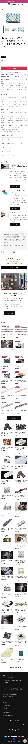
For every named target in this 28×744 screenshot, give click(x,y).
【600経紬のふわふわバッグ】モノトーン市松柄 (6, 512)
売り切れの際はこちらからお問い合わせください (13, 74)
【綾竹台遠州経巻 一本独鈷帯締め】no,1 (7, 561)
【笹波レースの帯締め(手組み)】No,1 (20, 411)
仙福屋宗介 (8, 682)
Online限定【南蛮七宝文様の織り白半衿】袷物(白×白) (20, 466)
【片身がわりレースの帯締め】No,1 (20, 335)
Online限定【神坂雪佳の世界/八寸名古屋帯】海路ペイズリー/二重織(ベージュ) (21, 577)
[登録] (23, 724)
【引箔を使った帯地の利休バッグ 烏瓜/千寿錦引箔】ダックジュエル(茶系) (20, 545)
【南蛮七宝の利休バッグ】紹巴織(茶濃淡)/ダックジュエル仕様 (20, 513)
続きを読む (15, 186)
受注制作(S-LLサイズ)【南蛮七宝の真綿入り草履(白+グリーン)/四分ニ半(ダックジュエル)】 (20, 449)
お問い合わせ (6, 708)
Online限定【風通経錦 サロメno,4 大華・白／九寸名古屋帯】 (21, 626)
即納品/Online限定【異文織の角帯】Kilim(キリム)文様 (21, 481)
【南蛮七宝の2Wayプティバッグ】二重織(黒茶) (21, 366)
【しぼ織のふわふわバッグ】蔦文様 (7, 544)
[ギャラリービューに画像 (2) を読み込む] (14, 29)
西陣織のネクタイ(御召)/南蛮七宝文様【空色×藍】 (7, 529)
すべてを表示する (14, 418)
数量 (2, 60)
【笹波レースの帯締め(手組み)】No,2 (6, 411)
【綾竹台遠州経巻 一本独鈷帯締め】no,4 (7, 626)
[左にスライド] (1, 29)
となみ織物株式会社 (10, 677)
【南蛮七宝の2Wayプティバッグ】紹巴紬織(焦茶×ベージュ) (7, 466)
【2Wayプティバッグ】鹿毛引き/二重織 (7, 350)
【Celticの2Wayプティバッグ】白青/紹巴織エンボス (20, 350)
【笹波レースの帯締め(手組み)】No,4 (6, 396)
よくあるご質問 (6, 705)
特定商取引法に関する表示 (9, 712)
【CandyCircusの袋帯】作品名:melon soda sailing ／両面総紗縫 (7, 659)
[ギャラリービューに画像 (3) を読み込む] (21, 29)
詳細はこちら (9, 313)
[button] (1, 4)
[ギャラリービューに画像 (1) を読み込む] (7, 29)
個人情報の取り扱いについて (10, 715)
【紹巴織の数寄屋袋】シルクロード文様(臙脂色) (7, 448)
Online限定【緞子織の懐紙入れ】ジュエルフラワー (20, 433)
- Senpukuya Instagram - (14, 667)
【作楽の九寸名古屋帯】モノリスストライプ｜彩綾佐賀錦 (7, 577)
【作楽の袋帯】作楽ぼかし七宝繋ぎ (7, 496)
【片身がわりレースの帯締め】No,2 (6, 335)
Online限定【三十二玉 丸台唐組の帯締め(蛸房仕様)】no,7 (21, 610)
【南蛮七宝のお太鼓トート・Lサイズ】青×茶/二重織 (20, 659)
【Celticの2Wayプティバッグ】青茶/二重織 (6, 366)
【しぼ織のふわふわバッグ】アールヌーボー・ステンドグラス (7, 594)
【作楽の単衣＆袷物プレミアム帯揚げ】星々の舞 (7, 610)
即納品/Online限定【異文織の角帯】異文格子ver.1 (21, 529)
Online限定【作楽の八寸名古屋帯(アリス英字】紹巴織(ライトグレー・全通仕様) (20, 561)
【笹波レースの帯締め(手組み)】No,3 (20, 396)
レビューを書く (14, 267)
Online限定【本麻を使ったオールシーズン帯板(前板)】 (7, 481)
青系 (4, 56)
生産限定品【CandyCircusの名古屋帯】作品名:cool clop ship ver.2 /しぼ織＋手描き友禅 (21, 642)
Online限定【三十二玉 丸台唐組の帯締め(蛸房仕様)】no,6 (21, 594)
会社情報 (5, 702)
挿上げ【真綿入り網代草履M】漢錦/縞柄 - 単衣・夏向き (21, 381)
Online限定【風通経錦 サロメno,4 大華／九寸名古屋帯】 (7, 642)
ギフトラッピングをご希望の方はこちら (11, 72)
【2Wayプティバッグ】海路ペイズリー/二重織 (7, 381)
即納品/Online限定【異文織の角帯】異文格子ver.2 (7, 433)
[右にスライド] (26, 29)
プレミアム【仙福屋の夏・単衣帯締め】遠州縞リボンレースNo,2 (20, 496)
